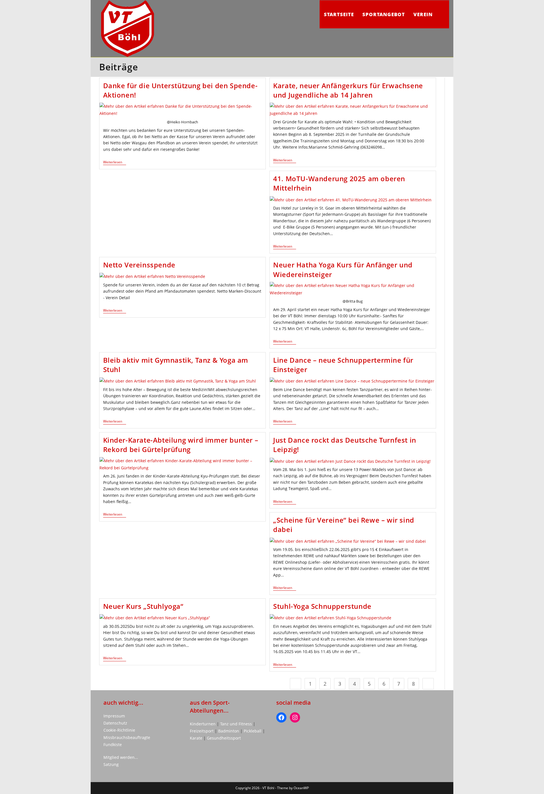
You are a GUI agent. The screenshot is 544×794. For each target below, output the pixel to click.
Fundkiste (112, 744)
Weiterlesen (114, 162)
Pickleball (253, 731)
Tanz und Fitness (236, 724)
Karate (196, 738)
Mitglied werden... (120, 757)
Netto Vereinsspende (139, 264)
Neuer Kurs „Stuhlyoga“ (143, 606)
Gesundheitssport (224, 738)
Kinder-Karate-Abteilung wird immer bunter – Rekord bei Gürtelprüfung (180, 444)
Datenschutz (115, 723)
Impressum (114, 716)
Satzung (111, 764)
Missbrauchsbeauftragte (126, 737)
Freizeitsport (202, 731)
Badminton (229, 731)
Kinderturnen (203, 724)
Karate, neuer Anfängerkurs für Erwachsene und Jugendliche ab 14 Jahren (348, 90)
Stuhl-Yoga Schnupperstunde (322, 606)
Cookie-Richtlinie (119, 730)
